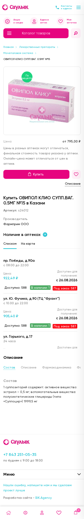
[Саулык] (15, 7)
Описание (73, 183)
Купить (38, 174)
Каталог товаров (36, 33)
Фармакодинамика (56, 367)
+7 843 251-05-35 (20, 454)
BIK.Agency (43, 497)
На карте (28, 243)
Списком (10, 243)
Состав (9, 367)
